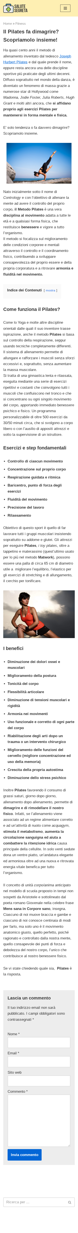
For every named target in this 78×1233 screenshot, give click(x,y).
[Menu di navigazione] (65, 8)
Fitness (20, 23)
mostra (50, 290)
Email (13, 1053)
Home (7, 23)
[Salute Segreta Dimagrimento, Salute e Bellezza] (15, 8)
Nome (14, 1034)
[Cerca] (70, 1202)
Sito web (14, 1072)
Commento (18, 1091)
